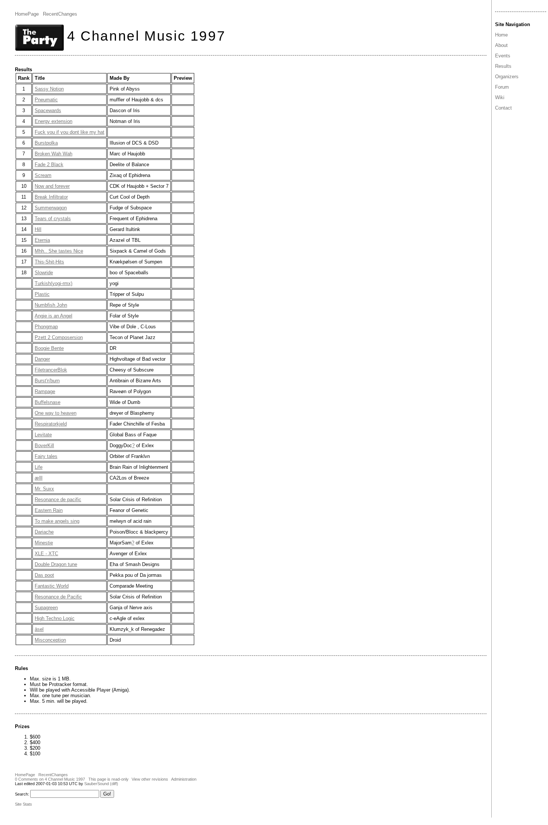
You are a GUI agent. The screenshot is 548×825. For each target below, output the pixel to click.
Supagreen (46, 607)
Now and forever (52, 186)
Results (503, 66)
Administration (183, 779)
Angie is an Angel (53, 316)
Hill (38, 229)
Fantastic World (52, 586)
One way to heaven (55, 413)
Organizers (507, 76)
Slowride (44, 272)
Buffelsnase (47, 402)
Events (502, 56)
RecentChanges (60, 14)
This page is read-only (108, 779)
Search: (22, 794)
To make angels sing (57, 521)
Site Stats (23, 804)
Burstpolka (46, 143)
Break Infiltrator (51, 197)
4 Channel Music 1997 (146, 36)
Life (38, 467)
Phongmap (46, 326)
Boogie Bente (49, 348)
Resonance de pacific (58, 499)
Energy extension (53, 121)
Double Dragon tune (56, 564)
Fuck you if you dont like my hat (69, 132)
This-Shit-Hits (49, 262)
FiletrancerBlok (51, 370)
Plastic (42, 294)
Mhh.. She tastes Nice (59, 251)
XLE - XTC (46, 553)
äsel (39, 629)
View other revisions (150, 779)
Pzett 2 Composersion (59, 337)
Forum (502, 87)
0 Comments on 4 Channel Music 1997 (50, 779)
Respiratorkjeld (51, 424)
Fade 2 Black (49, 164)
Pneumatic (46, 99)
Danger (42, 359)
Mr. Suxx (44, 488)
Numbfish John (51, 305)
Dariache (44, 532)
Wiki (499, 97)
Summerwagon (51, 208)
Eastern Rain (49, 510)
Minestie (44, 543)
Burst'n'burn (47, 380)
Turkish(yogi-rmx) (53, 283)
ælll (38, 478)
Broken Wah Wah (53, 154)
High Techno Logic (55, 618)
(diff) (114, 783)
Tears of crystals (53, 218)
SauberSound (96, 783)
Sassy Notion (49, 89)
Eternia (42, 240)
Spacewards (48, 110)
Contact (503, 108)
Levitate (43, 434)
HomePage (27, 14)
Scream (43, 175)
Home (501, 35)
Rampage (45, 391)
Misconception (50, 640)
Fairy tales (46, 456)
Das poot (44, 575)
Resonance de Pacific (58, 597)
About (501, 45)
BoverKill (44, 445)
